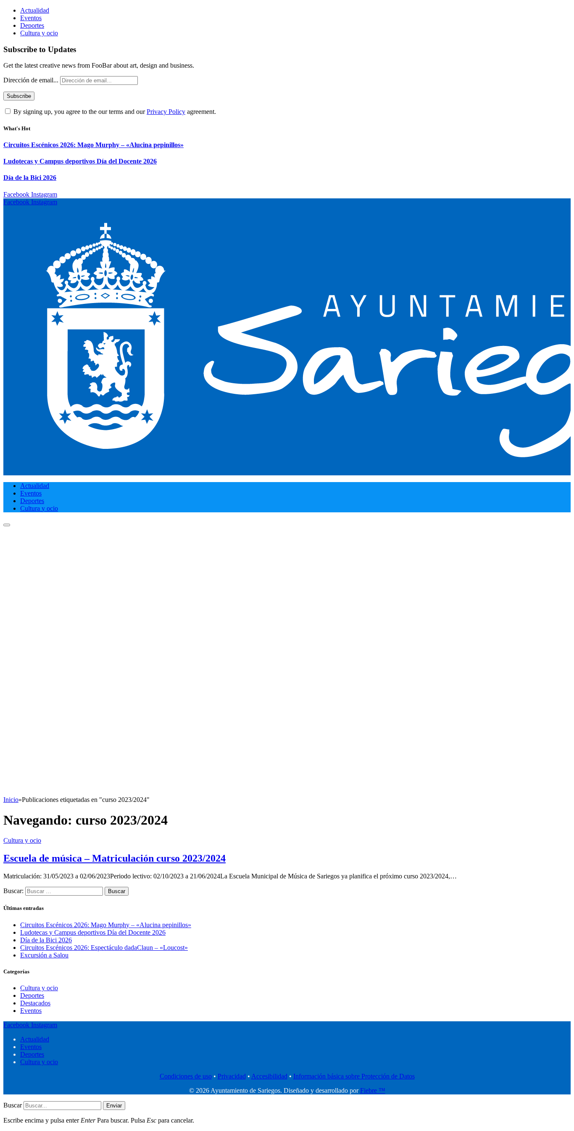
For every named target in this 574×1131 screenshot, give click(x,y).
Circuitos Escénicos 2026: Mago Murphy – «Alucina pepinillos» (93, 144)
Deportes (32, 25)
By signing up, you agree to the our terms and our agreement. (114, 111)
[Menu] (6, 525)
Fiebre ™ (372, 1090)
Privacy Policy (166, 111)
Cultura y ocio (39, 33)
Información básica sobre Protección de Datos (354, 1076)
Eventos (31, 17)
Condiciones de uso (186, 1076)
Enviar (114, 1105)
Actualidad (34, 10)
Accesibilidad (269, 1076)
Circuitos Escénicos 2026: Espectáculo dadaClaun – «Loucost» (104, 947)
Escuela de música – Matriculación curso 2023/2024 (114, 858)
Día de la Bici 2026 (29, 177)
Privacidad (232, 1076)
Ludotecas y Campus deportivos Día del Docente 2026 (80, 161)
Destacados (35, 1003)
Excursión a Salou (44, 955)
